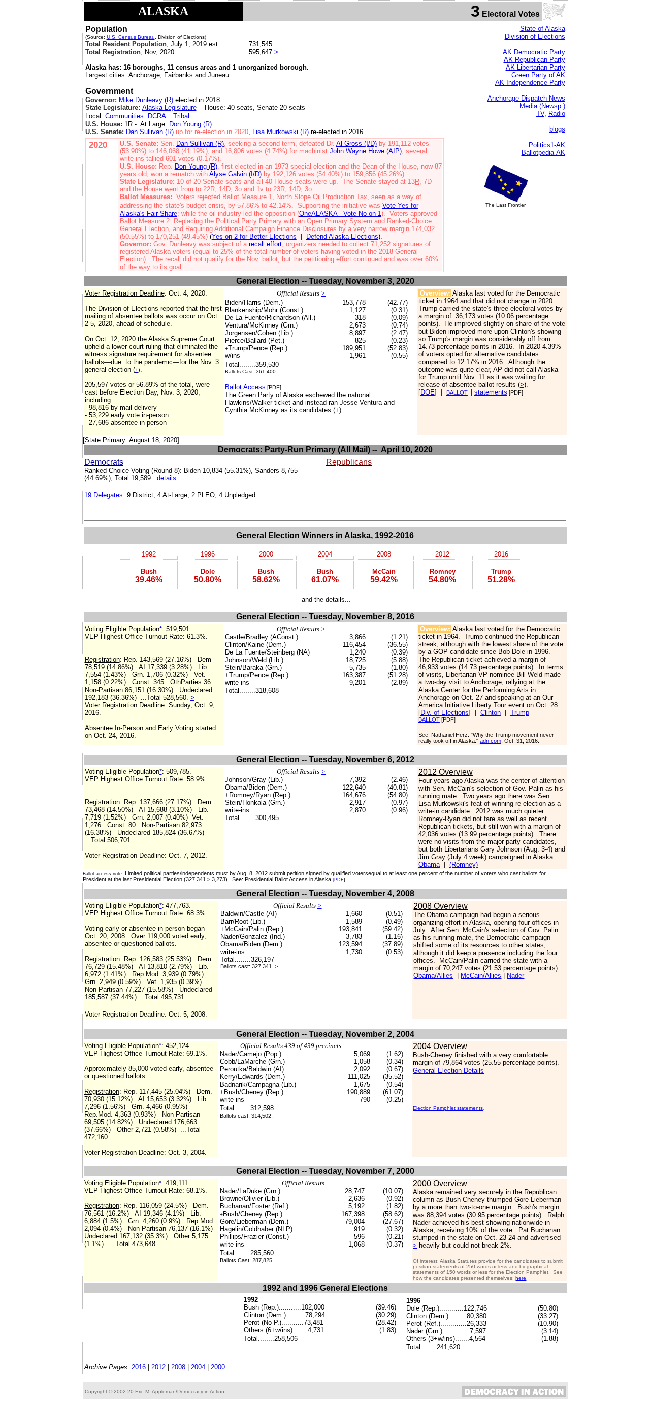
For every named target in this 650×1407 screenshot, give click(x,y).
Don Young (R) (190, 124)
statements (490, 392)
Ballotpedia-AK (543, 152)
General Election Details (448, 1070)
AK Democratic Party (534, 52)
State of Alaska (542, 28)
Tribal (181, 116)
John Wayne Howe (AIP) (366, 151)
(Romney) (463, 864)
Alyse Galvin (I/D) (235, 174)
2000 (218, 1367)
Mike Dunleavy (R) (146, 100)
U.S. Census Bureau (131, 37)
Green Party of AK (538, 75)
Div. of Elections (444, 712)
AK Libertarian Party (535, 67)
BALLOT (457, 392)
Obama (429, 864)
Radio (556, 113)
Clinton (490, 712)
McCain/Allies (481, 975)
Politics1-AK (547, 145)
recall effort (265, 244)
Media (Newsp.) (542, 106)
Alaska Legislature (169, 107)
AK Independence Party (530, 82)
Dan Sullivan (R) (150, 132)
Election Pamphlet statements (448, 1108)
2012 (158, 1367)
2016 (139, 1367)
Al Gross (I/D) (356, 143)
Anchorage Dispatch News (526, 98)
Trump (519, 712)
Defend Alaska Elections (342, 236)
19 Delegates (103, 495)
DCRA (157, 116)
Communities (124, 116)
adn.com (490, 741)
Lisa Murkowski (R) (280, 132)
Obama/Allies (433, 975)
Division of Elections (535, 36)
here (520, 1278)
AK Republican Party (534, 59)
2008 (178, 1367)
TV (540, 113)
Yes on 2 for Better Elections (254, 236)
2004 (198, 1367)
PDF (339, 879)
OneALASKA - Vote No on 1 (340, 213)
